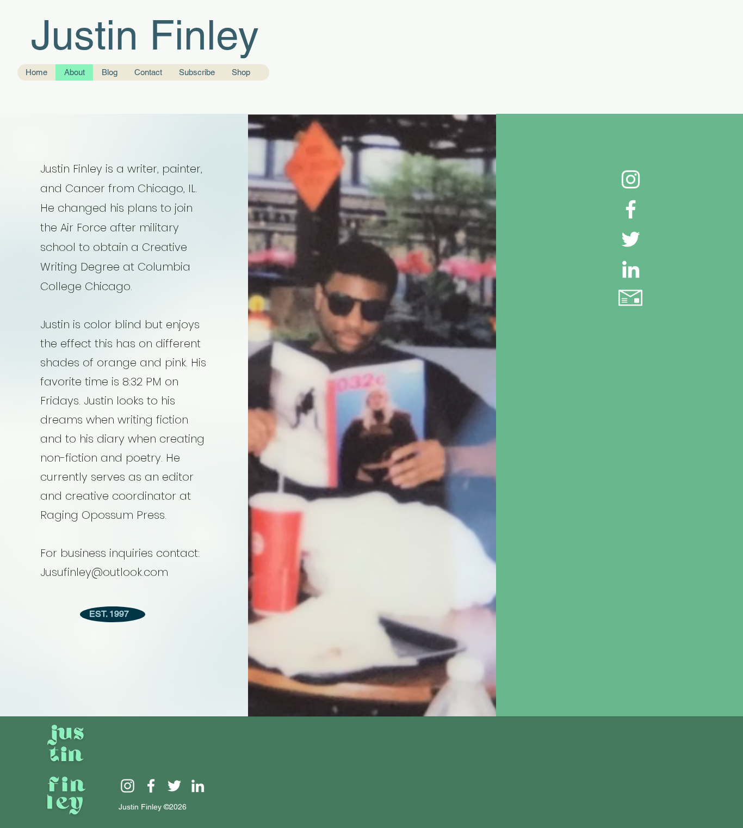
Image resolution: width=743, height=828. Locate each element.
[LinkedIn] (630, 269)
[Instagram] (630, 179)
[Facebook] (630, 209)
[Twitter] (630, 239)
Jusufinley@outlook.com (104, 572)
